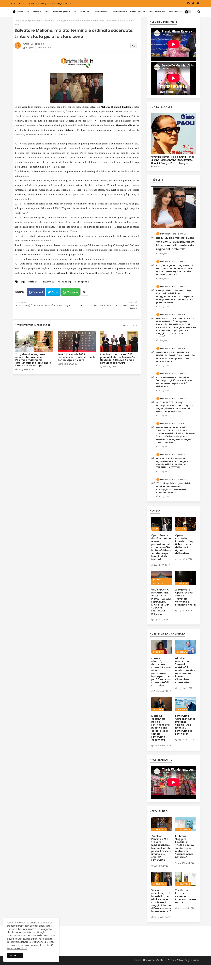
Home (19, 11)
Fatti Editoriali (82, 11)
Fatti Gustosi (100, 11)
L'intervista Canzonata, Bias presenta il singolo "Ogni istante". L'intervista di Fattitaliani (185, 724)
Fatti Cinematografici (57, 11)
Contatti (30, 3)
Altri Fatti (174, 11)
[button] (199, 11)
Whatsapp (72, 292)
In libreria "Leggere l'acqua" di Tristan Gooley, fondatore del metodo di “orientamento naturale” (184, 847)
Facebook (37, 292)
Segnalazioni (64, 3)
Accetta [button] (14, 955)
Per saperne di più (17, 948)
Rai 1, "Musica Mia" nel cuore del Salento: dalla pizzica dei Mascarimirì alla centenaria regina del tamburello (175, 243)
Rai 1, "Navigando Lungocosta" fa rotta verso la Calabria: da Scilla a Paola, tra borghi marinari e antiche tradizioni (175, 270)
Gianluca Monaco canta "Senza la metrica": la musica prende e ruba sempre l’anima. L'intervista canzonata (185, 670)
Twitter (55, 292)
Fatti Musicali (119, 11)
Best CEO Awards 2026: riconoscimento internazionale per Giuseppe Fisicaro (76, 357)
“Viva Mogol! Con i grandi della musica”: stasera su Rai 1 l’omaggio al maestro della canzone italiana (174, 488)
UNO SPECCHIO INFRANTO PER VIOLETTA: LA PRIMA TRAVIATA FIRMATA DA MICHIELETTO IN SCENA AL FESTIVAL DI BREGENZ (161, 601)
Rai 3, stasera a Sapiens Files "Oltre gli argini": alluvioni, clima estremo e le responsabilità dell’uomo (174, 382)
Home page (21, 20)
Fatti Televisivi (157, 11)
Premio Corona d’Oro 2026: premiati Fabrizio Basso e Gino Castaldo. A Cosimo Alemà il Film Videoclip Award (118, 358)
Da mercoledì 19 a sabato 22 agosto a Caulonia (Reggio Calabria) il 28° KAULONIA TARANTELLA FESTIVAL (172, 463)
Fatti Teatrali (138, 11)
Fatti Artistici (34, 11)
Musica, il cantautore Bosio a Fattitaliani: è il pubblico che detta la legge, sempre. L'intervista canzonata (160, 727)
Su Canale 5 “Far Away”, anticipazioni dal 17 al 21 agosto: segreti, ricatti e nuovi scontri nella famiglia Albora (175, 407)
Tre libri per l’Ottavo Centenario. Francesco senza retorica (185, 896)
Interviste (48, 281)
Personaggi (65, 281)
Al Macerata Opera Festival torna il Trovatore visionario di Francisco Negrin (185, 597)
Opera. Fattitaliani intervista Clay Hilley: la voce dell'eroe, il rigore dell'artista (184, 544)
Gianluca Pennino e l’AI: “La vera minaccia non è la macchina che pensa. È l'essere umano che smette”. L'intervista (161, 848)
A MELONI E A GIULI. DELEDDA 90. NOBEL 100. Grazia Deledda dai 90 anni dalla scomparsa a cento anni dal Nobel (175, 357)
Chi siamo (17, 3)
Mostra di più (130, 325)
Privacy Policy (45, 3)
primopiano (35, 20)
